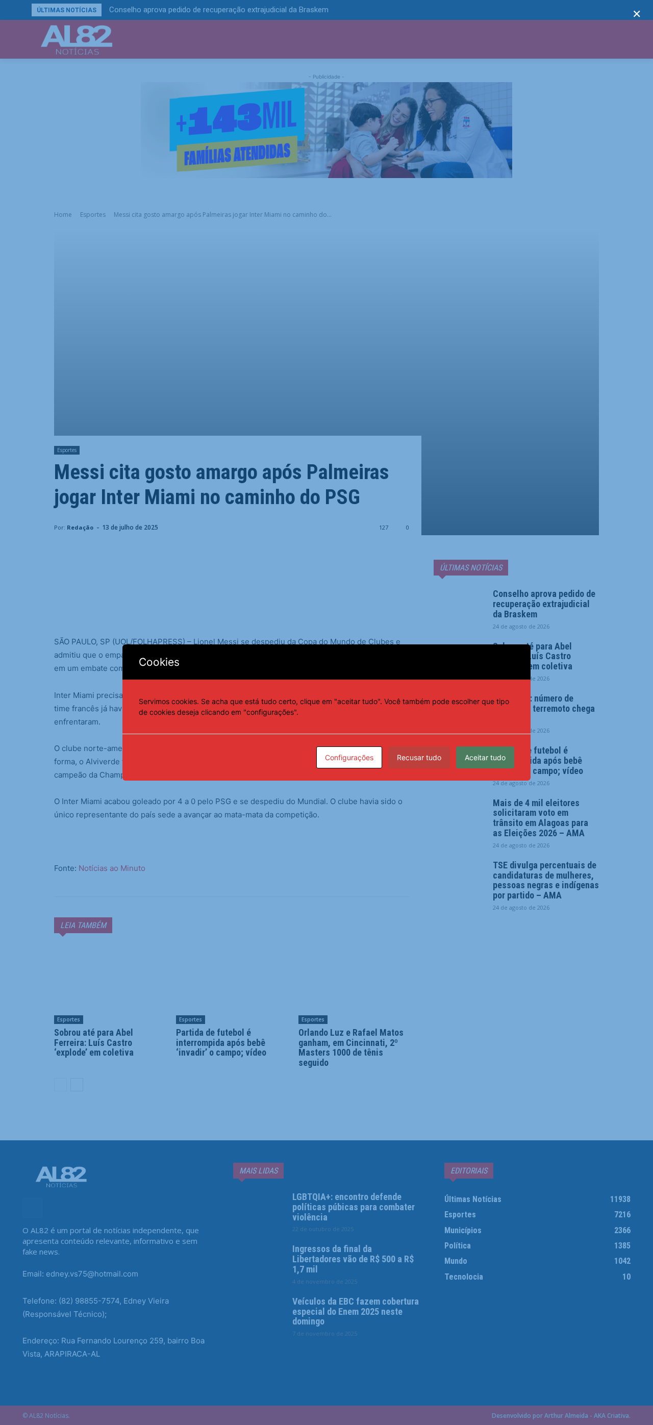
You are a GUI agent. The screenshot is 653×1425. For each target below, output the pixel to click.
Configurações (349, 757)
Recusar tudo (419, 757)
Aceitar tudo (485, 757)
